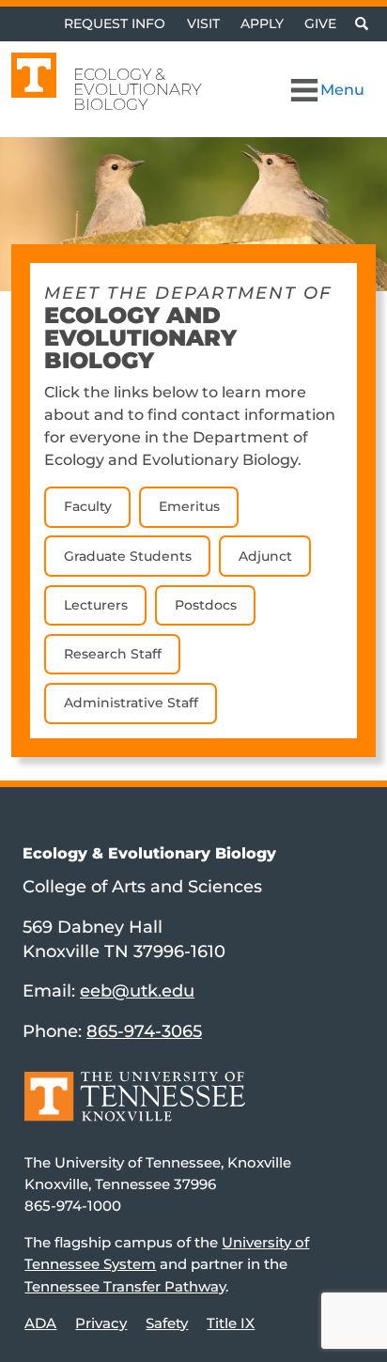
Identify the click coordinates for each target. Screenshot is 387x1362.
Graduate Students (128, 556)
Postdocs (206, 604)
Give (320, 23)
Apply (262, 23)
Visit (203, 23)
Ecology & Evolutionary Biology (137, 89)
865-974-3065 (144, 1031)
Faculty (88, 506)
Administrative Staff (131, 702)
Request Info (114, 23)
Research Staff (113, 653)
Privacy (101, 1323)
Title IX (231, 1323)
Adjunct (265, 556)
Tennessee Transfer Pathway (124, 1286)
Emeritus (189, 506)
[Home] (134, 1110)
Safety (167, 1323)
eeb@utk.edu (137, 990)
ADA (40, 1323)
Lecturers (96, 604)
